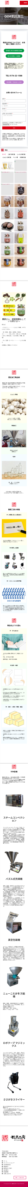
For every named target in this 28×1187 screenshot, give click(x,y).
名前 (3, 98)
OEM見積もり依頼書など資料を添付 (12, 122)
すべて (4, 154)
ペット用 (15, 157)
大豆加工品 (23, 157)
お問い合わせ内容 (7, 113)
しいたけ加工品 (21, 154)
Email (4, 108)
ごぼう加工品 (11, 154)
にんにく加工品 (7, 157)
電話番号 (4, 103)
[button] (24, 3)
